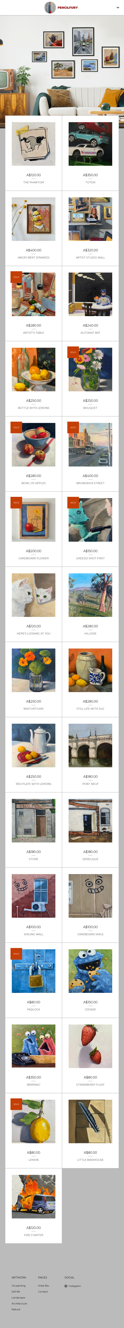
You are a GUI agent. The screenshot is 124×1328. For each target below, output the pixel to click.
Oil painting (19, 1285)
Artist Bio (43, 1285)
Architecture (19, 1303)
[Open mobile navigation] (117, 7)
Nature (16, 1309)
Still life (16, 1291)
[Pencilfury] (62, 8)
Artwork (19, 1277)
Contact (43, 1291)
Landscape (18, 1297)
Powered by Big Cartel (105, 1278)
